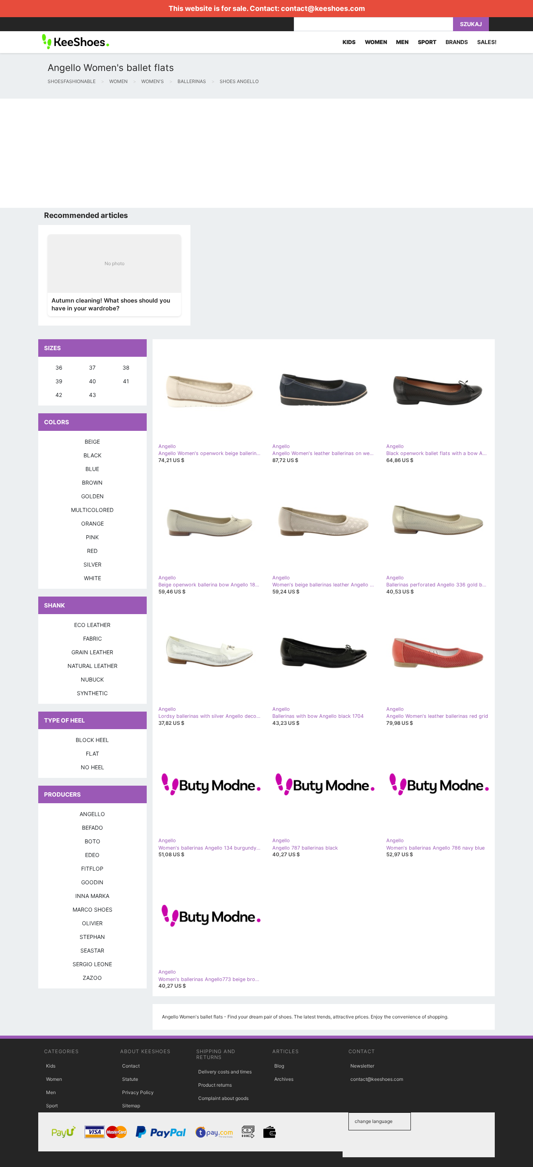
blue (92, 469)
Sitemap (131, 1106)
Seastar (92, 950)
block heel (92, 740)
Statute (130, 1079)
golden (92, 496)
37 (92, 367)
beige (92, 441)
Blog (279, 1066)
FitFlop (92, 868)
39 (58, 381)
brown (92, 482)
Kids (50, 1066)
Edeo (92, 855)
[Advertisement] (234, 153)
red (92, 550)
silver (92, 564)
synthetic (92, 693)
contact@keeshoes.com (323, 8)
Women (54, 1079)
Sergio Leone (92, 964)
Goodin (92, 882)
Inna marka (92, 896)
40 (92, 381)
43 (92, 394)
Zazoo (92, 977)
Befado (92, 827)
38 (126, 367)
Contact (131, 1066)
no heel (92, 767)
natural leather (92, 665)
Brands (457, 42)
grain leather (92, 652)
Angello (92, 814)
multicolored (92, 509)
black (92, 455)
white (92, 578)
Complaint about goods (223, 1098)
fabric (92, 638)
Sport (52, 1106)
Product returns (215, 1085)
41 (126, 381)
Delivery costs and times (225, 1072)
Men (51, 1092)
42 (58, 394)
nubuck (92, 679)
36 (58, 367)
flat (92, 753)
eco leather (92, 625)
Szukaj (471, 24)
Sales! (487, 42)
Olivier (92, 923)
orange (92, 523)
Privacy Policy (138, 1092)
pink (92, 537)
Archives (283, 1079)
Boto (92, 841)
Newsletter (362, 1066)
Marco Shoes (92, 909)
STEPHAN (92, 936)
